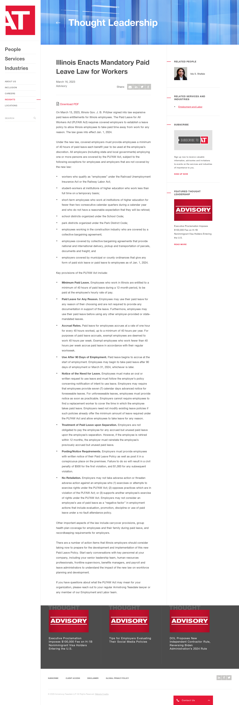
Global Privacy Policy (117, 678)
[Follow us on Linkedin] (219, 677)
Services (15, 59)
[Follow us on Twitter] (229, 677)
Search (9, 118)
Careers (10, 93)
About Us (10, 81)
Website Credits (102, 694)
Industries (16, 68)
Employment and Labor (190, 106)
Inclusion (11, 87)
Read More (180, 244)
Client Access (73, 678)
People (13, 49)
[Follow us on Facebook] (224, 677)
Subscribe (53, 678)
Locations (11, 105)
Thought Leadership (113, 22)
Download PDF (69, 104)
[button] (181, 174)
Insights (10, 99)
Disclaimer (93, 678)
